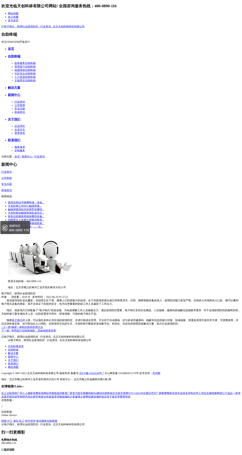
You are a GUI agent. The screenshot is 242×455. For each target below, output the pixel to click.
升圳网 (156, 373)
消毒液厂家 (65, 393)
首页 (11, 49)
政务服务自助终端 (25, 63)
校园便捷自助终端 (25, 70)
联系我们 (14, 140)
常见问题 (19, 108)
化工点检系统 (9, 393)
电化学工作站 (198, 393)
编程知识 (101, 396)
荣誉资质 (19, 133)
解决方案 (14, 87)
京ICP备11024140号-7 (91, 373)
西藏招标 (88, 393)
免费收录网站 (41, 393)
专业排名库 (183, 393)
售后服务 (41, 421)
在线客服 (52, 421)
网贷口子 (222, 393)
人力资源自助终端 (25, 77)
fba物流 (98, 393)
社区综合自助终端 (25, 73)
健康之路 (80, 396)
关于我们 (14, 119)
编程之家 (70, 396)
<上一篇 (6, 327)
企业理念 (19, 126)
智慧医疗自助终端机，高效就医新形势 (33, 330)
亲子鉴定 (112, 396)
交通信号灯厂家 (152, 393)
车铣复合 (41, 396)
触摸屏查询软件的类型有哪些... (26, 209)
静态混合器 (29, 396)
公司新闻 (19, 105)
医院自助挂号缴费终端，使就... (26, 202)
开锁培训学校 (14, 396)
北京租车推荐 (120, 393)
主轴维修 (211, 393)
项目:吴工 (18, 421)
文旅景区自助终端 (25, 80)
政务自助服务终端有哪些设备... (26, 216)
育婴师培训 (123, 396)
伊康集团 (54, 393)
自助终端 (14, 56)
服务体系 (19, 147)
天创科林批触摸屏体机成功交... (26, 212)
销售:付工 (7, 421)
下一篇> (6, 330)
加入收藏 (13, 17)
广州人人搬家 (25, 393)
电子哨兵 (17, 320)
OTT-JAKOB (135, 393)
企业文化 (19, 129)
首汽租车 (77, 393)
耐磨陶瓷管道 (169, 393)
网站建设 (91, 396)
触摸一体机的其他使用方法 (27, 327)
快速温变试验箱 (55, 396)
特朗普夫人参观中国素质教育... (26, 219)
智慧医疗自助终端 (25, 66)
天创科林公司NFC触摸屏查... (24, 206)
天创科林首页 (16, 346)
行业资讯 (19, 101)
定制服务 (19, 150)
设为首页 (13, 20)
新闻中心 (14, 95)
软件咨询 (30, 421)
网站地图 (13, 13)
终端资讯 (19, 112)
